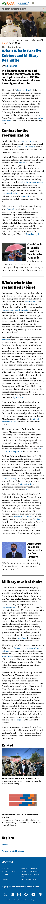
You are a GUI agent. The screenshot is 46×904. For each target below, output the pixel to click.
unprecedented (8, 607)
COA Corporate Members (30, 879)
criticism (6, 339)
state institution (26, 484)
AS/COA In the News (9, 871)
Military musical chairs (14, 9)
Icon (33, 3)
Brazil (5, 845)
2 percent (24, 196)
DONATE (23, 3)
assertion (22, 637)
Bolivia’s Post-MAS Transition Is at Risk (20, 778)
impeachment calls (26, 146)
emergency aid (27, 141)
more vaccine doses (10, 193)
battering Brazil (24, 90)
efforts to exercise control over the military (23, 649)
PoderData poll (32, 234)
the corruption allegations (21, 450)
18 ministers (30, 301)
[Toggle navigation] (40, 3)
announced (7, 656)
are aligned (18, 719)
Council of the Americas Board (30, 875)
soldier (37, 519)
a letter (22, 162)
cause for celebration (23, 516)
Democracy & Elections (13, 851)
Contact (5, 879)
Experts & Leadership (29, 869)
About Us (5, 869)
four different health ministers (16, 309)
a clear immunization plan (31, 182)
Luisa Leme (11, 66)
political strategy (9, 478)
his (27, 489)
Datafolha (11, 209)
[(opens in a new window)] (5, 894)
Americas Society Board (30, 871)
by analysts (18, 397)
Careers (5, 874)
